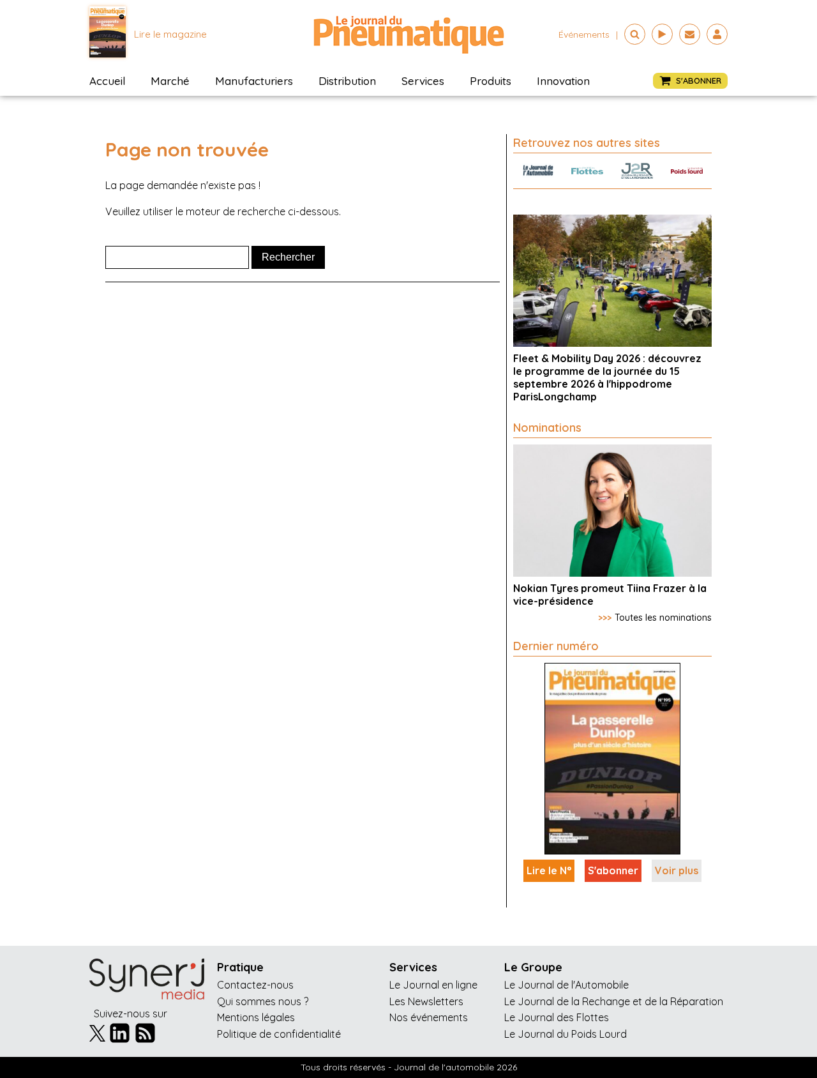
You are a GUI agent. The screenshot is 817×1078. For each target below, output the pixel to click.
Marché (170, 80)
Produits (490, 80)
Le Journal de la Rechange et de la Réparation (613, 1001)
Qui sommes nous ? (262, 1001)
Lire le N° (549, 870)
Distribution (347, 80)
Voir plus (676, 870)
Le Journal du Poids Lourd (565, 1034)
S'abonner (613, 870)
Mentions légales (256, 1017)
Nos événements (428, 1017)
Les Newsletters (426, 1001)
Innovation (563, 80)
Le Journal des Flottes (556, 1017)
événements (584, 34)
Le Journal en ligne (433, 984)
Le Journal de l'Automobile (566, 984)
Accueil (107, 80)
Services (422, 80)
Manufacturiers (254, 80)
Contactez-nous (255, 984)
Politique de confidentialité (279, 1034)
